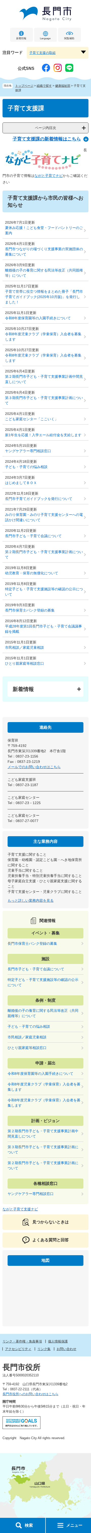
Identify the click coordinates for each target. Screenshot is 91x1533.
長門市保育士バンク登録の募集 (30, 610)
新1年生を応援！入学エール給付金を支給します (43, 435)
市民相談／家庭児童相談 (24, 647)
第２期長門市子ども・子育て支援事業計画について (44, 554)
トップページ (24, 86)
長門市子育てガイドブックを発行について (38, 499)
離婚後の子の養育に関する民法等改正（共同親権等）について (44, 273)
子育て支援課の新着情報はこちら (47, 138)
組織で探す (44, 86)
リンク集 (44, 1349)
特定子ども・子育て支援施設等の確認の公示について (44, 591)
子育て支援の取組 (42, 53)
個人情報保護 (58, 1341)
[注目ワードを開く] (83, 52)
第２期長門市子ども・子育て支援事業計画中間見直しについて (44, 379)
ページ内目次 (45, 128)
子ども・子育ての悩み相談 (26, 467)
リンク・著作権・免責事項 (22, 1341)
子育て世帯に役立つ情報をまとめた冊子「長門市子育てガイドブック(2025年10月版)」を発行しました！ (44, 296)
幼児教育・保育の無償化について (31, 573)
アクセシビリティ (18, 1349)
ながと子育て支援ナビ (20, 1209)
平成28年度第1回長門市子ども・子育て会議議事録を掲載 (43, 629)
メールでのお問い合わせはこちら (34, 767)
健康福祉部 (62, 86)
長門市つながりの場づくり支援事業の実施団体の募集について (44, 251)
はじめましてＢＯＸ (21, 483)
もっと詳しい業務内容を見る (31, 900)
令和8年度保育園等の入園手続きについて (38, 318)
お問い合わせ (66, 1349)
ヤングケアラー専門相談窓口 (28, 451)
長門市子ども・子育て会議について (33, 536)
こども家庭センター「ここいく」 (31, 419)
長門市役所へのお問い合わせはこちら (30, 1394)
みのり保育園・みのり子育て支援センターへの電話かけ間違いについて (44, 517)
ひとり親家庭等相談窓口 (24, 663)
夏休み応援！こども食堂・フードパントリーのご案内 (44, 230)
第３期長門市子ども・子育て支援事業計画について (44, 400)
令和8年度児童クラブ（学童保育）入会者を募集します (43, 336)
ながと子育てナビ (48, 176)
